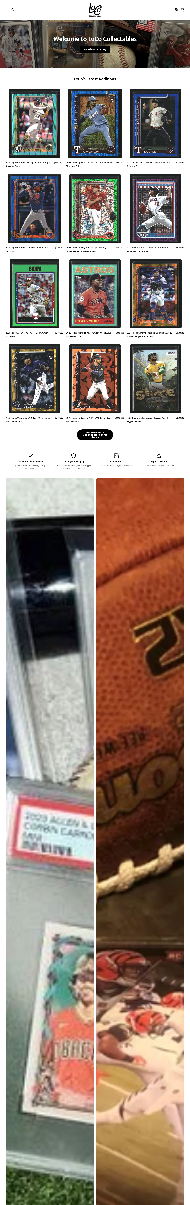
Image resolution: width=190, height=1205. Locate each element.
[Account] (176, 10)
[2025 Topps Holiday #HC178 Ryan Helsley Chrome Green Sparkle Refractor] (95, 208)
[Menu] (7, 10)
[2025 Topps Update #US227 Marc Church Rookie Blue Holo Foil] (95, 123)
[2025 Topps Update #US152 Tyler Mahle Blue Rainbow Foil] (155, 123)
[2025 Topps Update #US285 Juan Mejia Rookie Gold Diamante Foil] (34, 378)
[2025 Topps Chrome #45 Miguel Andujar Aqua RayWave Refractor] (34, 123)
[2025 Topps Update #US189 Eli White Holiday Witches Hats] (95, 378)
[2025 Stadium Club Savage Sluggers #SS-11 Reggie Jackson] (155, 378)
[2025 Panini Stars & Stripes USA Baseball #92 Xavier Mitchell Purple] (155, 208)
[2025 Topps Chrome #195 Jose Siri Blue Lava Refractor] (34, 208)
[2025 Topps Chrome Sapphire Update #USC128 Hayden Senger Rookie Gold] (156, 293)
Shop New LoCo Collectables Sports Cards (95, 435)
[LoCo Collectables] (95, 9)
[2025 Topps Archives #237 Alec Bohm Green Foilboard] (34, 293)
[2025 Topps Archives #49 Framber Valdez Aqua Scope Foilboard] (95, 293)
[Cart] (182, 10)
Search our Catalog (95, 49)
